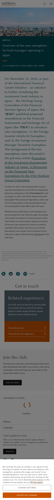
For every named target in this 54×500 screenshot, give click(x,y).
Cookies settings (27, 488)
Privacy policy (36, 482)
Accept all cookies (27, 495)
